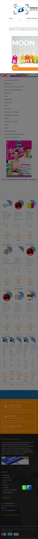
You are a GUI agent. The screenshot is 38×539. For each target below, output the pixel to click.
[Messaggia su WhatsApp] (24, 487)
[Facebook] (29, 487)
